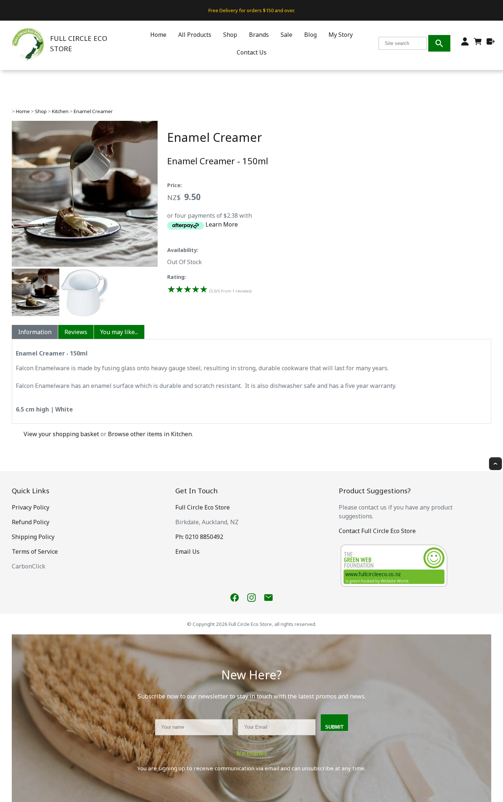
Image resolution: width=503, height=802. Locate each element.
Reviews (75, 332)
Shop (230, 35)
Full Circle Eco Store (202, 507)
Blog (310, 35)
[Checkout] (490, 41)
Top (495, 463)
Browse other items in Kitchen (150, 434)
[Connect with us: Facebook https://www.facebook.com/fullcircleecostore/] (234, 597)
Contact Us (252, 52)
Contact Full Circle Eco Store (377, 531)
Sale (286, 35)
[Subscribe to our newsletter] (268, 597)
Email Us (187, 551)
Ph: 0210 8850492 (199, 537)
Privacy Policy (30, 507)
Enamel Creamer (93, 111)
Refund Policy (30, 522)
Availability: (182, 249)
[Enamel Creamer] (85, 264)
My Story (340, 35)
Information (35, 332)
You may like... (119, 332)
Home (158, 35)
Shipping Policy (33, 537)
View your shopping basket (61, 434)
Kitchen (60, 111)
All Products (194, 35)
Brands (259, 35)
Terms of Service (35, 551)
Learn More (221, 224)
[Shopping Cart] (477, 43)
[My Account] (464, 41)
